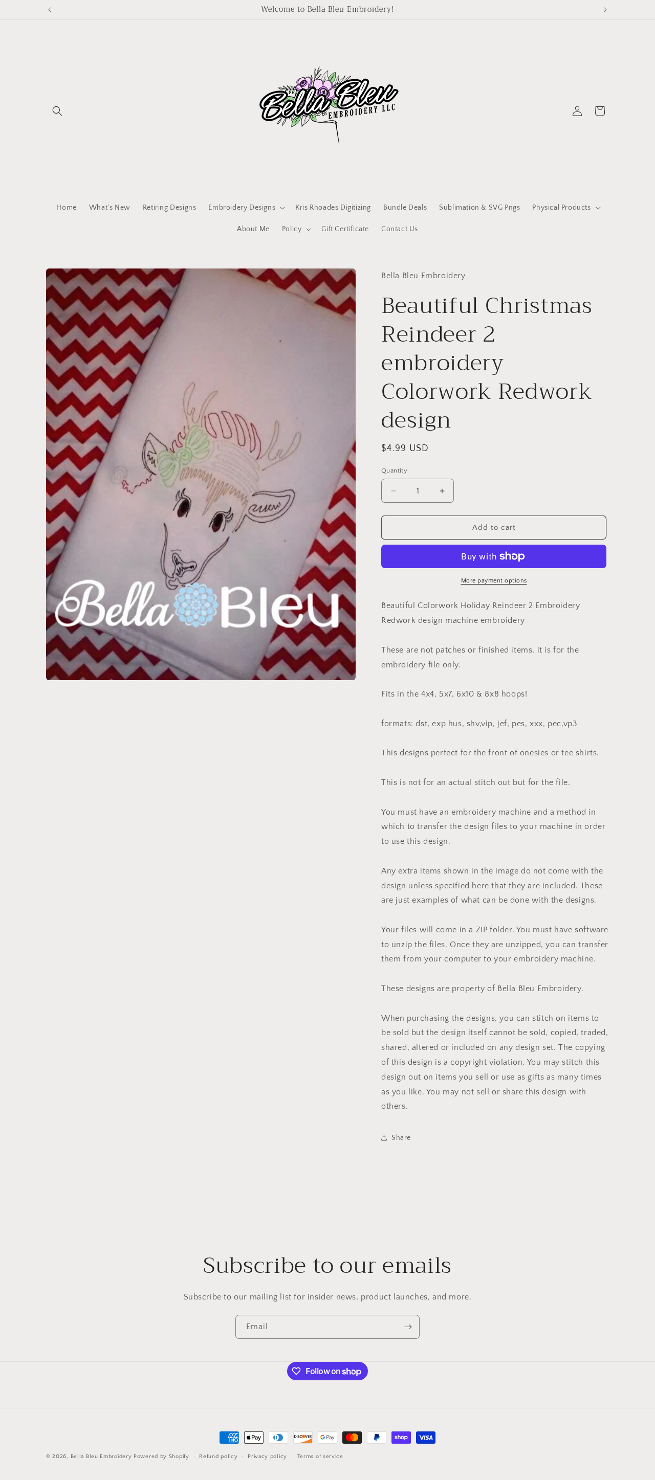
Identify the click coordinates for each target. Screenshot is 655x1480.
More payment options (494, 580)
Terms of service (320, 1456)
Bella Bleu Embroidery (101, 1456)
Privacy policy (267, 1456)
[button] (57, 111)
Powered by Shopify (161, 1456)
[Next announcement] (605, 9)
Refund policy (218, 1456)
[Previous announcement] (49, 9)
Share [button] (401, 1138)
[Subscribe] (408, 1327)
